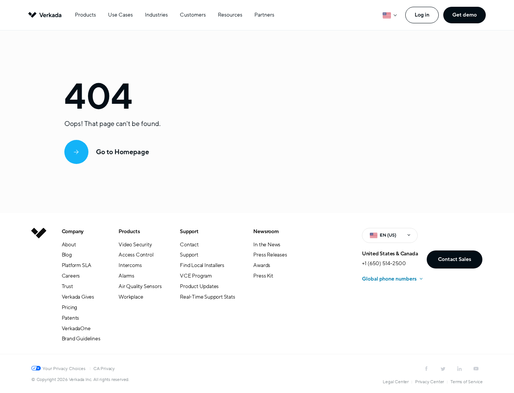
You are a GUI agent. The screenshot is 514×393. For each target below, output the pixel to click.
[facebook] (426, 368)
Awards (261, 265)
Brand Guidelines (81, 338)
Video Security (135, 244)
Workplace (131, 296)
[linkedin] (459, 368)
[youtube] (476, 368)
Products (85, 14)
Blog (67, 254)
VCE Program (196, 275)
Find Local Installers (202, 265)
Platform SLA (77, 265)
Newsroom (265, 231)
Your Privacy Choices (64, 369)
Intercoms (130, 265)
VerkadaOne (76, 328)
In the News (266, 244)
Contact (189, 244)
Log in (422, 14)
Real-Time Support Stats (207, 296)
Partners (264, 14)
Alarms (126, 275)
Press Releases (270, 254)
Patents (70, 318)
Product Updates (199, 286)
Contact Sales (454, 259)
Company (73, 231)
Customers (193, 14)
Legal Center (396, 382)
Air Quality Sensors (140, 286)
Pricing (70, 307)
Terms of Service (466, 382)
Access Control (136, 254)
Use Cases (120, 14)
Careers (71, 275)
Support (189, 231)
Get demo (464, 14)
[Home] (38, 291)
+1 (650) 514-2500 (384, 263)
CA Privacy (104, 369)
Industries (156, 14)
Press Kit (263, 275)
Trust (67, 286)
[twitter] (443, 368)
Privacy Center (429, 382)
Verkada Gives (78, 296)
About (69, 244)
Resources (230, 14)
